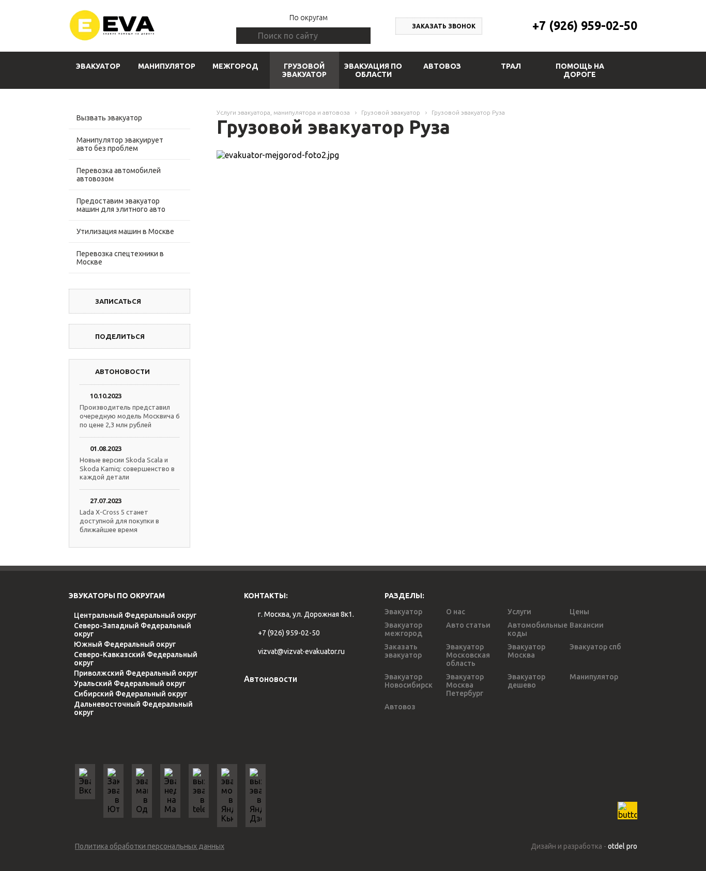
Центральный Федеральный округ (135, 615)
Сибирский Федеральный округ (130, 694)
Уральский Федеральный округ (130, 683)
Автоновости (270, 678)
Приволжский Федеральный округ (135, 673)
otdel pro (622, 846)
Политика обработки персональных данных (149, 846)
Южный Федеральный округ (125, 644)
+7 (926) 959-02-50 (584, 25)
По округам (308, 17)
